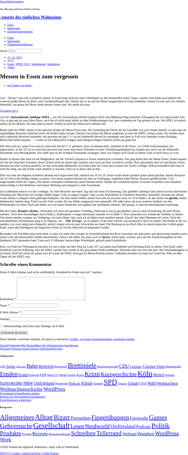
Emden (9, 374)
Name (4, 305)
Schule (87, 383)
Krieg (80, 375)
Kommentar (8, 299)
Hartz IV (52, 375)
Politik (160, 425)
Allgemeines (17, 417)
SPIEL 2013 (23, 64)
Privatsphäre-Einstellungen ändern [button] (20, 393)
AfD (3, 366)
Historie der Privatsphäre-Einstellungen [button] (22, 396)
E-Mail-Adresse (10, 312)
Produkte (10, 433)
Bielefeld (46, 366)
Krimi (92, 374)
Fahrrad (34, 375)
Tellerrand (109, 433)
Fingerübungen (110, 417)
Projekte (27, 434)
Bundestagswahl (107, 366)
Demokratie (173, 366)
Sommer (98, 383)
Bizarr (62, 417)
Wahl (151, 383)
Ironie (72, 375)
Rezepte (40, 433)
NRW (28, 383)
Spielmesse (53, 64)
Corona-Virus (154, 366)
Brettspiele (82, 365)
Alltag (11, 67)
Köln (145, 373)
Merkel (158, 375)
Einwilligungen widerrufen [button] (15, 400)
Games (158, 417)
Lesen (77, 426)
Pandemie (61, 383)
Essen (10, 64)
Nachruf (169, 375)
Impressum (13, 28)
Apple (10, 366)
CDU (124, 366)
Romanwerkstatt (59, 434)
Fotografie (139, 418)
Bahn (32, 366)
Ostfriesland (44, 383)
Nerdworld (97, 426)
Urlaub (133, 383)
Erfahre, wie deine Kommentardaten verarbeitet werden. (102, 339)
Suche (3, 50)
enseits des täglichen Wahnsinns (30, 17)
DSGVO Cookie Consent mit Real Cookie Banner (29, 453)
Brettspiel (60, 366)
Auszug (21, 366)
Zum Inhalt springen (12, 1)
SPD (110, 382)
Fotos (10, 24)
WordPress (54, 389)
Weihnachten (167, 383)
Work (5, 439)
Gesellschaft (51, 425)
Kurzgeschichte (119, 374)
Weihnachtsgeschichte (21, 389)
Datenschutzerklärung (20, 31)
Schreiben (83, 433)
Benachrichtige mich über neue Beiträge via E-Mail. (34, 326)
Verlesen (129, 433)
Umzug (122, 383)
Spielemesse (38, 64)
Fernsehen (81, 418)
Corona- (136, 366)
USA (143, 383)
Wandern (146, 433)
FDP (43, 375)
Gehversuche (16, 425)
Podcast (74, 383)
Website (4, 319)
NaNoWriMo (11, 383)
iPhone (63, 375)
